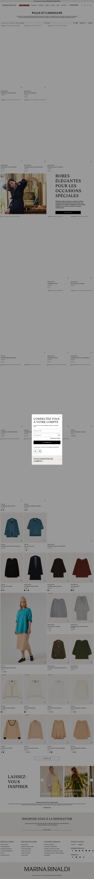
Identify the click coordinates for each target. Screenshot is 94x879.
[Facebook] (40, 451)
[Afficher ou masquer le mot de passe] (59, 435)
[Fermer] (59, 416)
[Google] (35, 451)
